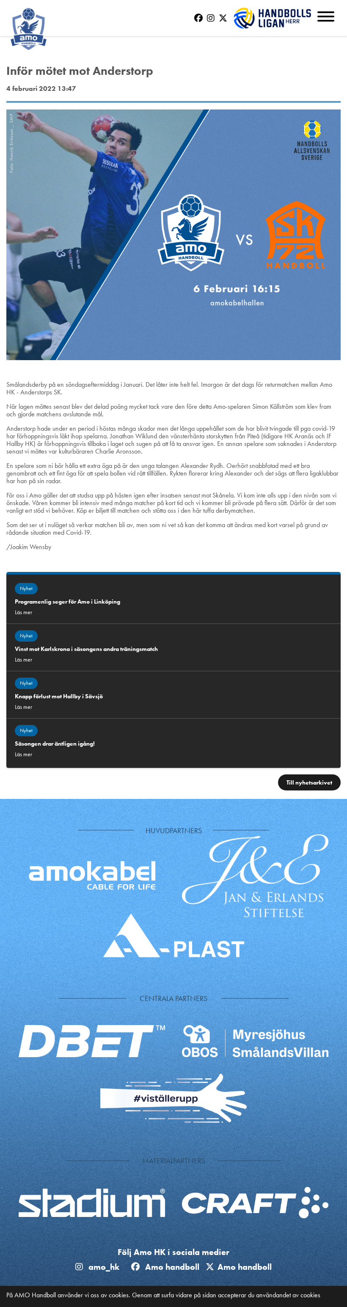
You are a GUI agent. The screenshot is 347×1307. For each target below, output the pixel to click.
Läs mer (23, 612)
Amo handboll (174, 1266)
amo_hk (102, 1266)
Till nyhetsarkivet (309, 782)
